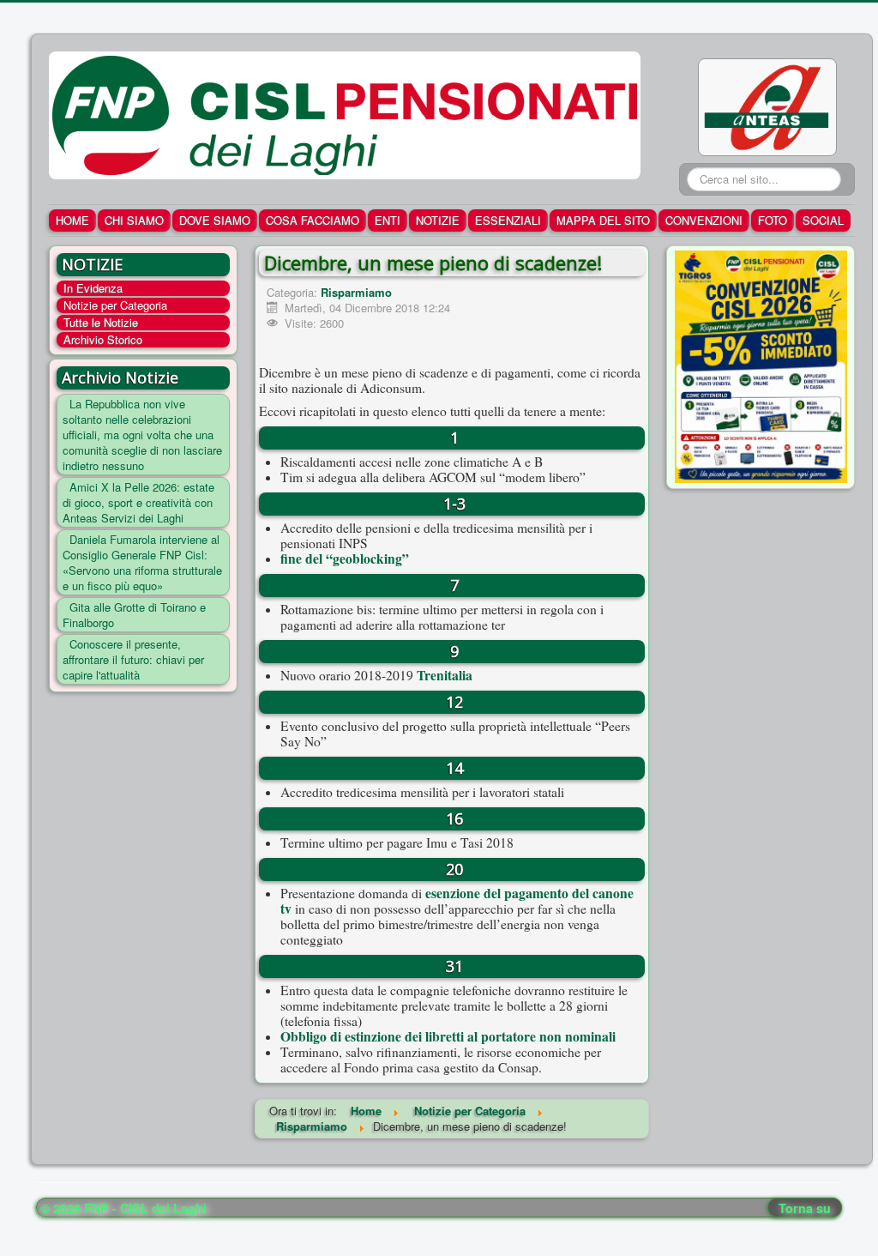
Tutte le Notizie (100, 322)
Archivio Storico (102, 339)
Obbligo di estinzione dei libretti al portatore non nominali (448, 1036)
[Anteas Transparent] (767, 105)
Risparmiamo (356, 292)
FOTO (772, 220)
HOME (72, 220)
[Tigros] (761, 365)
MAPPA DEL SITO (603, 220)
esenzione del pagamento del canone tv (457, 901)
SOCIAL (823, 220)
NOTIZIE (438, 220)
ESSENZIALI (508, 220)
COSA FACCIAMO (312, 220)
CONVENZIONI (704, 220)
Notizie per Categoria (115, 305)
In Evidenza (93, 288)
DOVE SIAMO (214, 220)
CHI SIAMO (134, 220)
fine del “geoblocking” (344, 558)
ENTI (387, 220)
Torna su (805, 1208)
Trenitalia (444, 675)
